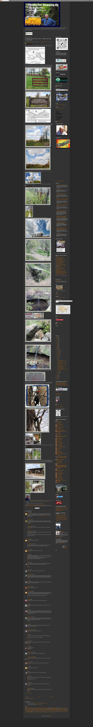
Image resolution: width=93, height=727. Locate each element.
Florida (31, 712)
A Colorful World (29, 591)
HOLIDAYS (40, 711)
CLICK (45, 262)
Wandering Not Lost (58, 280)
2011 (57, 374)
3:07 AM (28, 601)
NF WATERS (43, 501)
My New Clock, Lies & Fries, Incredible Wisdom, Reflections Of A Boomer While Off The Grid (62, 205)
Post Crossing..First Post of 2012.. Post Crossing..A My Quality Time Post (61, 194)
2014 (57, 347)
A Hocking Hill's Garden (60, 424)
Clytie (28, 624)
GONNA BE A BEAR (59, 233)
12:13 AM (28, 596)
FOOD (58, 711)
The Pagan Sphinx (59, 474)
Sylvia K (28, 562)
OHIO (32, 505)
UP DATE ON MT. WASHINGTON (50, 712)
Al (27, 671)
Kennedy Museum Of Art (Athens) (61, 265)
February (58, 372)
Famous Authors (37, 710)
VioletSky (28, 676)
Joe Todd (62, 531)
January (58, 373)
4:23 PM (28, 551)
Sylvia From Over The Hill (60, 470)
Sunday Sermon (35, 711)
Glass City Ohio (59, 441)
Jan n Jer (28, 569)
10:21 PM (28, 536)
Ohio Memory (58, 455)
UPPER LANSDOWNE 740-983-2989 (61, 518)
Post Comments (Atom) (32, 698)
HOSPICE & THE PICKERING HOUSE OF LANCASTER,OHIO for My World (61, 222)
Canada (28, 712)
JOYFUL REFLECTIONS (60, 442)
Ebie (28, 634)
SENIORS (30, 711)
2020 (57, 340)
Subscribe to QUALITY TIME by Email (61, 104)
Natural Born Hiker (37, 462)
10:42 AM (28, 621)
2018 (57, 342)
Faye (28, 609)
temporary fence (29, 688)
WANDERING (53, 708)
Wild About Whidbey (59, 478)
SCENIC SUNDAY (40, 501)
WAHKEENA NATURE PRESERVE (60, 383)
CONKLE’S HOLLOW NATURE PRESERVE (62, 385)
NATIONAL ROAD (42, 710)
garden (55, 711)
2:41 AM (28, 659)
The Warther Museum (59, 260)
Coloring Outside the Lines (31, 629)
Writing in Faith (59, 482)
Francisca (28, 682)
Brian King (28, 599)
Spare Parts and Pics (30, 652)
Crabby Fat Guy (59, 433)
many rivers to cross (59, 448)
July (57, 356)
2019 (57, 341)
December (58, 350)
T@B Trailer (61, 711)
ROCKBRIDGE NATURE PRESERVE (61, 384)
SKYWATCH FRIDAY (32, 501)
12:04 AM (28, 541)
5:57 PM (28, 571)
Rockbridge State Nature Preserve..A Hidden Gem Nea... (62, 366)
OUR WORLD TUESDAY (61, 710)
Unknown (28, 549)
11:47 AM (28, 685)
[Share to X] (37, 508)
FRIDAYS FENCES (36, 501)
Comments (27, 34)
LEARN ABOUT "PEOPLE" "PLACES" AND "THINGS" (36, 708)
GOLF (32, 710)
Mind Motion (58, 449)
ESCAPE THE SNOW (54, 710)
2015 (57, 346)
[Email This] (35, 508)
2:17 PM (28, 528)
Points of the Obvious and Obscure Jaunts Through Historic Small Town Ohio (62, 457)
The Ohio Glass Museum (59, 263)
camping (29, 710)
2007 (57, 378)
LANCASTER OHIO (33, 504)
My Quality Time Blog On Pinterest (60, 297)
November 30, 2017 (39, 704)
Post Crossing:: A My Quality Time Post (61, 184)
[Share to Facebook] (38, 508)
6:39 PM (28, 588)
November (58, 351)
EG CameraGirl (29, 586)
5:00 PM (28, 638)
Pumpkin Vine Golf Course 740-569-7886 (61, 517)
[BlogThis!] (36, 508)
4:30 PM (28, 559)
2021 (57, 339)
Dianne (28, 646)
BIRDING (30, 505)
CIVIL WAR (47, 710)
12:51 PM (28, 523)
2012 (57, 349)
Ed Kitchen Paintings (59, 438)
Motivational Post (58, 189)
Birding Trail (33, 382)
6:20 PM (28, 578)
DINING (43, 711)
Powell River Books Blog (60, 459)
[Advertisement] (59, 164)
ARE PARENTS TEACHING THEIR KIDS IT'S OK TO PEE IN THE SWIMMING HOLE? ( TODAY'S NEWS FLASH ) (61, 217)
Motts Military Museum (59, 257)
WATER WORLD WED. (47, 501)
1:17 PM (28, 627)
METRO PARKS (47, 711)
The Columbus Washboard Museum (61, 261)
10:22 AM (28, 614)
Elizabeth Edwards (29, 574)
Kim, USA (28, 512)
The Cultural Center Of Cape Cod (61, 264)
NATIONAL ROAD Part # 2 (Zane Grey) (62, 272)
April (58, 359)
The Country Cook (59, 471)
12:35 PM (28, 517)
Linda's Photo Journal (60, 445)
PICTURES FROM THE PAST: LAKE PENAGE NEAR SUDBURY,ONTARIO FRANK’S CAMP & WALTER (61, 228)
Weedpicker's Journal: (60, 477)
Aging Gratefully (59, 425)
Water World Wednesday (46, 515)
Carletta (28, 554)
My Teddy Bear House (60, 452)
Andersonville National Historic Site (61, 274)
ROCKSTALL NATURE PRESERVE (60, 382)
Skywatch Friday (52, 711)
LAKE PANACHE (44, 712)
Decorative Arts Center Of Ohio (61, 267)
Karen (28, 666)
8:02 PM (28, 691)
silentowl (58, 463)
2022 (57, 338)
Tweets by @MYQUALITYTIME (60, 108)
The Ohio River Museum (60, 268)
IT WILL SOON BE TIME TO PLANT (37, 712)
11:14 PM (28, 654)
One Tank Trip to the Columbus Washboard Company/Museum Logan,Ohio (62, 210)
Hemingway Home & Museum (61, 273)
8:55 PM (28, 649)
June (58, 357)
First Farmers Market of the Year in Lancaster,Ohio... (61, 361)
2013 (57, 348)
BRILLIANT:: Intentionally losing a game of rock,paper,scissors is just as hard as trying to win (62, 199)
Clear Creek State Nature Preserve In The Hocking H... (62, 362)
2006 (57, 379)
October (58, 352)
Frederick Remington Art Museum (60, 259)
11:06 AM (28, 673)
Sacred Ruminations (59, 462)
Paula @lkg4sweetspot (30, 526)
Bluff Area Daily (59, 428)
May (58, 358)
